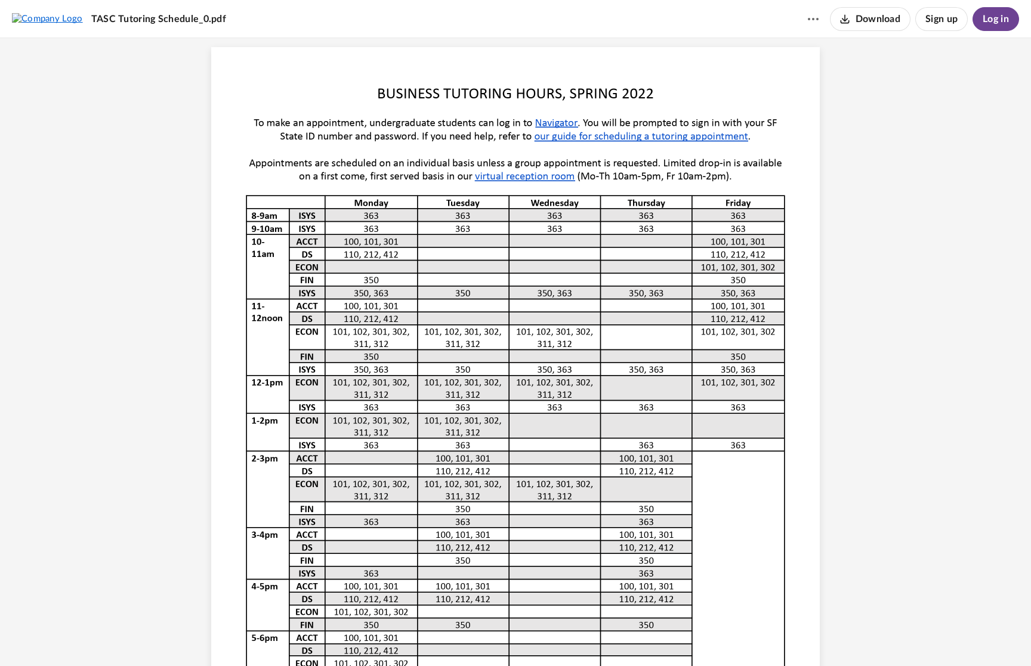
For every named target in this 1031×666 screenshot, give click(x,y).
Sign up (941, 19)
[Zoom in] (535, 637)
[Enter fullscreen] (581, 636)
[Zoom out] (494, 637)
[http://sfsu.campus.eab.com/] (556, 122)
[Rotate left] (559, 636)
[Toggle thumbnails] (449, 636)
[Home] (47, 18)
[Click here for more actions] (813, 19)
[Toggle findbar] (470, 636)
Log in (996, 19)
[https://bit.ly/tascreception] (525, 175)
